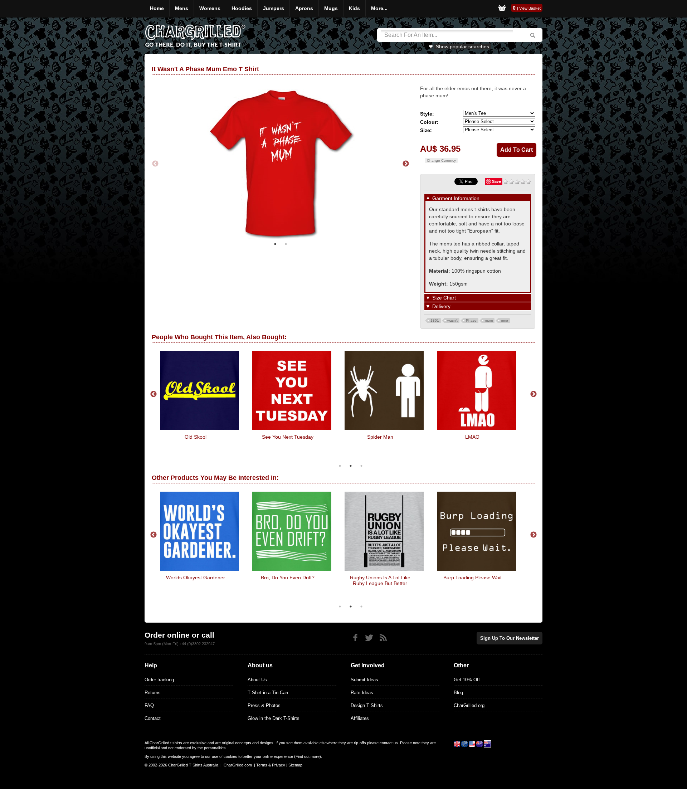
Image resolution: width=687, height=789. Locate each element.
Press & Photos (264, 705)
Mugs (331, 8)
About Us (257, 679)
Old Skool (195, 437)
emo (504, 320)
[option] (280, 164)
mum (489, 320)
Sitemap (295, 765)
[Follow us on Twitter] (369, 637)
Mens (181, 8)
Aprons (304, 8)
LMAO (472, 437)
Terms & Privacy (270, 765)
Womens (209, 8)
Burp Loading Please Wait (472, 577)
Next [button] (405, 163)
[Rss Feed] (383, 637)
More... (379, 8)
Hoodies (242, 8)
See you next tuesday (287, 437)
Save (496, 181)
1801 (434, 320)
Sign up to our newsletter (509, 638)
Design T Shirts (367, 705)
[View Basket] (502, 9)
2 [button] (285, 244)
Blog (458, 692)
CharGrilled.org (469, 705)
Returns (153, 692)
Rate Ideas (362, 692)
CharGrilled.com (238, 765)
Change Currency (441, 160)
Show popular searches (462, 46)
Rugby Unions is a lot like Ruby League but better (380, 580)
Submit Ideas (364, 679)
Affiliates (360, 718)
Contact (153, 718)
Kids (354, 8)
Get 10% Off (467, 679)
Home (157, 8)
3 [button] (361, 465)
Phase (471, 320)
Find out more (308, 756)
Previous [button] (155, 163)
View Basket (530, 8)
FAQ (149, 705)
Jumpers (273, 8)
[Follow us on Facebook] (355, 637)
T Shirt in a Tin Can (268, 692)
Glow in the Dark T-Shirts (273, 718)
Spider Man (380, 437)
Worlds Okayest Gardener (195, 577)
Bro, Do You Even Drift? (288, 577)
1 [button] (275, 244)
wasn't (452, 320)
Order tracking (159, 679)
